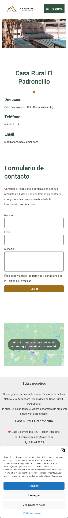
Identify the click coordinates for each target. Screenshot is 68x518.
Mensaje (9, 248)
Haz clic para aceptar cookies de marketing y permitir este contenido (34, 344)
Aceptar (34, 485)
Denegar (34, 495)
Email (7, 232)
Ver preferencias (34, 505)
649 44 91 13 (36, 442)
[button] (63, 450)
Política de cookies (32, 513)
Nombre (9, 215)
